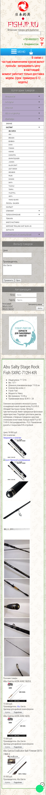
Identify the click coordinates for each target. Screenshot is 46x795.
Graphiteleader (14, 158)
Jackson (11, 162)
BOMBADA (11, 141)
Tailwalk (11, 186)
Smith (10, 182)
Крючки (8, 107)
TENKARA (9, 218)
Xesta (10, 196)
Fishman (11, 148)
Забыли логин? (7, 306)
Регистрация (6, 303)
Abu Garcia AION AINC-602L (16, 716)
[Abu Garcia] (17, 265)
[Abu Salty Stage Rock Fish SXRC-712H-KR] (16, 470)
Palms (10, 176)
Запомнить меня (35, 304)
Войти (40, 308)
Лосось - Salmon (12, 203)
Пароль (12, 300)
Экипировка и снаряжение (18, 234)
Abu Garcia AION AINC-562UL (17, 681)
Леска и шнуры (12, 113)
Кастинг (9, 127)
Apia (10, 134)
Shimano (11, 179)
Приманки (10, 96)
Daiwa (11, 145)
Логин (12, 294)
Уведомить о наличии (12, 437)
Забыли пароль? (8, 309)
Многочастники (12, 222)
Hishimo (11, 152)
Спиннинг (10, 211)
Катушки (9, 102)
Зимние (9, 123)
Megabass (12, 172)
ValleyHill (12, 193)
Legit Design (13, 169)
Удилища (9, 118)
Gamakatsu (12, 155)
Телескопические (13, 214)
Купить (7, 712)
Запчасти (10, 230)
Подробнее (18, 712)
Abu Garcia (12, 131)
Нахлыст (9, 207)
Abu (18, 706)
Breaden (11, 138)
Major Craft (13, 165)
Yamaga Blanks (13, 200)
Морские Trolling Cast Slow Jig (18, 226)
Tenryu (11, 189)
